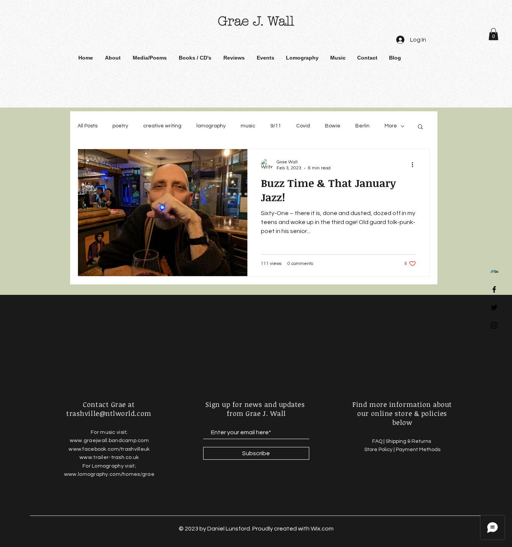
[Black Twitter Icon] (494, 307)
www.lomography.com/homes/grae (109, 474)
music (248, 126)
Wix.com (322, 529)
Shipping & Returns (409, 441)
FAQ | (379, 441)
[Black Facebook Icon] (494, 289)
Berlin (362, 126)
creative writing (162, 126)
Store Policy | (380, 449)
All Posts (87, 126)
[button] (493, 34)
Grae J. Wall (256, 21)
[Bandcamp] (494, 271)
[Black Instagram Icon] (494, 325)
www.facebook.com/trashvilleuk (109, 449)
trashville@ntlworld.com (108, 413)
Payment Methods (418, 449)
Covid (303, 126)
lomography (211, 126)
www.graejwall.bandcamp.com (109, 440)
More (391, 126)
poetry (120, 126)
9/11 (275, 126)
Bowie (332, 126)
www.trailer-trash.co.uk (109, 457)
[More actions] (414, 164)
